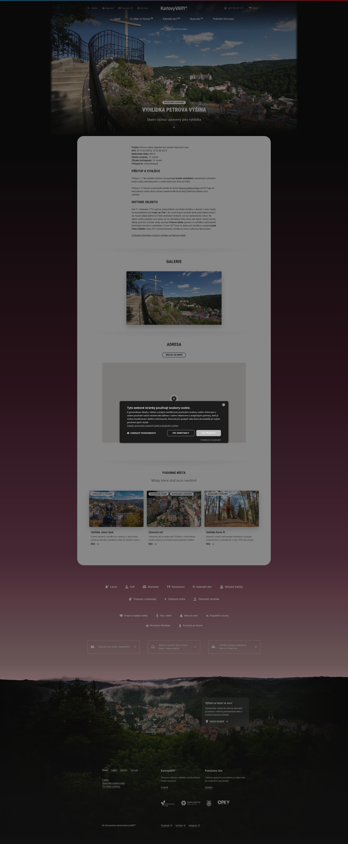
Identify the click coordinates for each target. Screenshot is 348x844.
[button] (141, 433)
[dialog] (174, 422)
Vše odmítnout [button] (181, 433)
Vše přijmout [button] (208, 433)
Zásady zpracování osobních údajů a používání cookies (152, 425)
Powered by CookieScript (211, 440)
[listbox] (223, 404)
